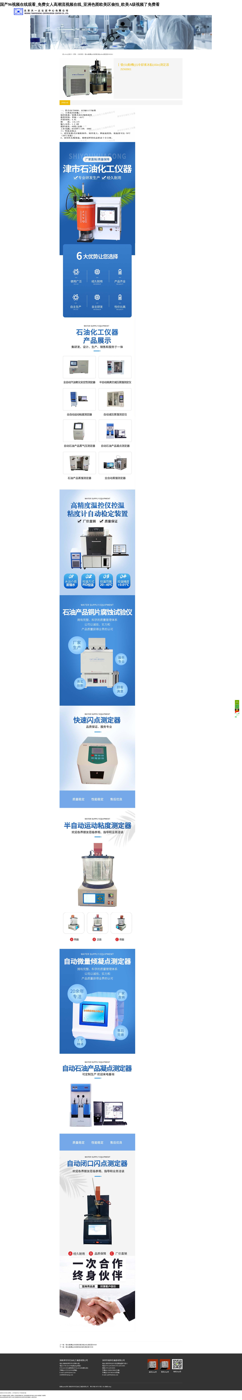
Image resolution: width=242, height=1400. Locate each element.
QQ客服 (237, 711)
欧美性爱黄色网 (4, 1397)
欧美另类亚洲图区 (26, 1397)
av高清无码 (34, 1397)
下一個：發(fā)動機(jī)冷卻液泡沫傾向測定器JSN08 (76, 1347)
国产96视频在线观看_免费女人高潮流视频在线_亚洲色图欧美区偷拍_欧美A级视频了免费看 (80, 4)
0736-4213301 (237, 706)
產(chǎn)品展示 (67, 54)
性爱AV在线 (11, 1397)
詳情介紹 (64, 103)
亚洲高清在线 (18, 1397)
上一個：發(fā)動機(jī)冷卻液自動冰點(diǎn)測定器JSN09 (78, 1345)
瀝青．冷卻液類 (78, 54)
